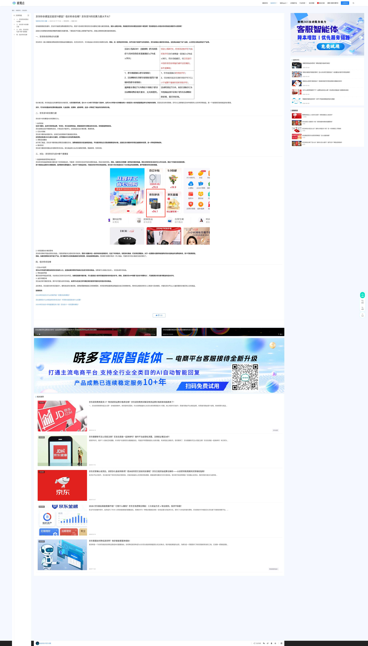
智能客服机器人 (273, 569)
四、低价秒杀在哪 (21, 34)
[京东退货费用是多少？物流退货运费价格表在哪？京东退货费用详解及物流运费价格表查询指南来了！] (62, 416)
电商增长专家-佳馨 (41, 21)
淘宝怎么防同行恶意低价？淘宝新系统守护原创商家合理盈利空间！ (323, 81)
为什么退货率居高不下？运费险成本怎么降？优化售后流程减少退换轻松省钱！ (326, 90)
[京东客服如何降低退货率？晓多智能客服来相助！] (62, 554)
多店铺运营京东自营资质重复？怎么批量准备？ (316, 135)
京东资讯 (66, 21)
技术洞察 (311, 3)
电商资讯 (273, 3)
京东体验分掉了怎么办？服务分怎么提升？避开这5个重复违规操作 (322, 142)
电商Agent (283, 3)
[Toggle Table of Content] (28, 15)
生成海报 (258, 643)
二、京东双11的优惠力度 (22, 25)
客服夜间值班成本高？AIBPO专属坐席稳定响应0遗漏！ (319, 99)
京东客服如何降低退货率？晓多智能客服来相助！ (110, 541)
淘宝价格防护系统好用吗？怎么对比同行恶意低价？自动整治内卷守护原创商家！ (327, 72)
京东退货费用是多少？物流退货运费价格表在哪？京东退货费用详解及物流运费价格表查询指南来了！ (132, 402)
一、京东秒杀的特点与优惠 (22, 20)
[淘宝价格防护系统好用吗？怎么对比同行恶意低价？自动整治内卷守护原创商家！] (297, 74)
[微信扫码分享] (264, 643)
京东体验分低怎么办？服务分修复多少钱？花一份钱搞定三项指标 (321, 128)
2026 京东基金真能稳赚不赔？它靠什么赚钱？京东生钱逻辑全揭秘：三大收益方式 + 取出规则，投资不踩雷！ (136, 506)
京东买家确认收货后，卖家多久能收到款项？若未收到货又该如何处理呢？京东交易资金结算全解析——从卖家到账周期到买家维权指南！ (147, 471)
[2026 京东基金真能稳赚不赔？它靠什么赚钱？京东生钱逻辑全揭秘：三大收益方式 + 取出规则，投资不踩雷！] (62, 520)
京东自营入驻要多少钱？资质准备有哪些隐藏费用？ (317, 121)
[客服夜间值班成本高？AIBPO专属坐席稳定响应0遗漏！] (297, 101)
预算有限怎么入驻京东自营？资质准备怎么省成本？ (317, 115)
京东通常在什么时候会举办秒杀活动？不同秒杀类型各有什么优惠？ (59, 300)
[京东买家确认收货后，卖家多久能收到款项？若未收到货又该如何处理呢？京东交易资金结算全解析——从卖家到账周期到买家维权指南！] (62, 485)
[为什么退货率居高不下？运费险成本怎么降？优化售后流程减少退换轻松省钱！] (297, 92)
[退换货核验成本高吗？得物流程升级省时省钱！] (297, 65)
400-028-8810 (332, 3)
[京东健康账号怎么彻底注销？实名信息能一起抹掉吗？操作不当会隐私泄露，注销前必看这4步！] (62, 450)
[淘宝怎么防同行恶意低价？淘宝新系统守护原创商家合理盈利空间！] (297, 83)
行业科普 (302, 3)
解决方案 (322, 3)
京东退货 (275, 430)
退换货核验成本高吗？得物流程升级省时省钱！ (317, 63)
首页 (13, 10)
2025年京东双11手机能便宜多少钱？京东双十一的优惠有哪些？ (57, 304)
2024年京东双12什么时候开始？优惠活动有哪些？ (53, 295)
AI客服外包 (293, 3)
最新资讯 (265, 3)
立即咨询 (345, 3)
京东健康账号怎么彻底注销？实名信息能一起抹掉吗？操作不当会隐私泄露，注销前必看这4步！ (130, 437)
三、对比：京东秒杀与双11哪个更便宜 (22, 30)
